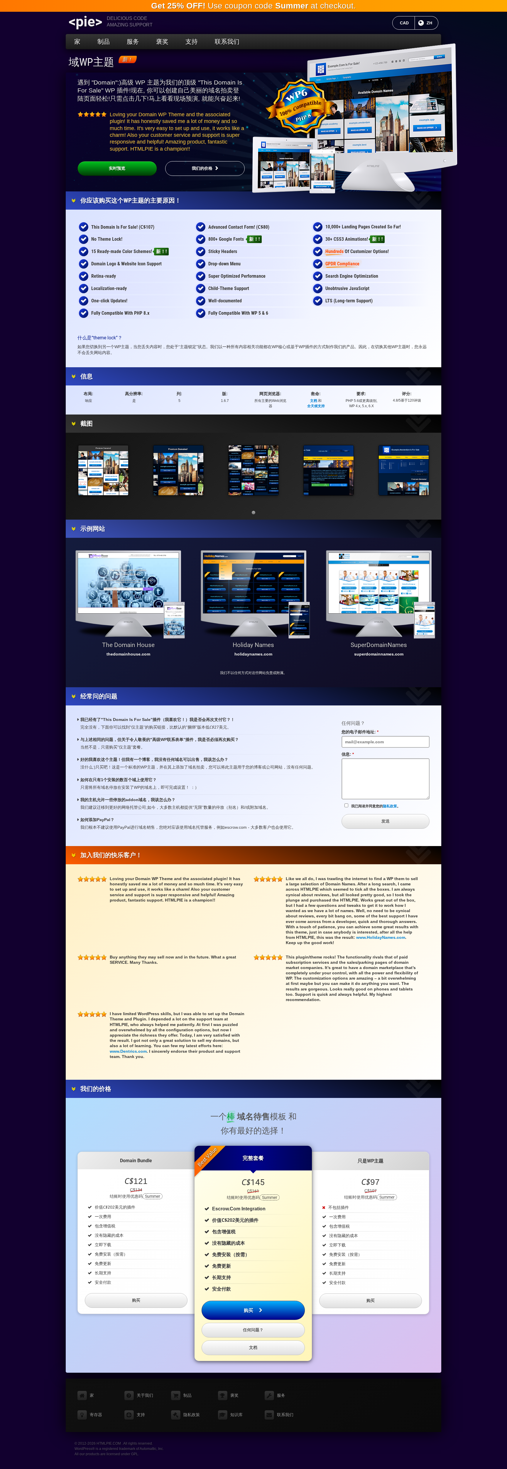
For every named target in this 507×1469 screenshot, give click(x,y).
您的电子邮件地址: (362, 732)
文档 (313, 401)
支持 (191, 41)
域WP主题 (91, 62)
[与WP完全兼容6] (300, 106)
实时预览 (117, 168)
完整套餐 (253, 1158)
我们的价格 (202, 168)
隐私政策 (390, 806)
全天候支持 (316, 406)
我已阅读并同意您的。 (375, 806)
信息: (350, 754)
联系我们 (227, 41)
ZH (432, 23)
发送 (385, 821)
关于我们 (145, 1395)
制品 (103, 41)
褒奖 (162, 41)
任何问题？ (253, 1330)
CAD (407, 23)
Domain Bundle (136, 1160)
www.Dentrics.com (128, 1051)
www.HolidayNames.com (380, 937)
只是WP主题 (370, 1161)
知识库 (236, 1414)
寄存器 (96, 1414)
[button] (253, 512)
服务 (133, 41)
